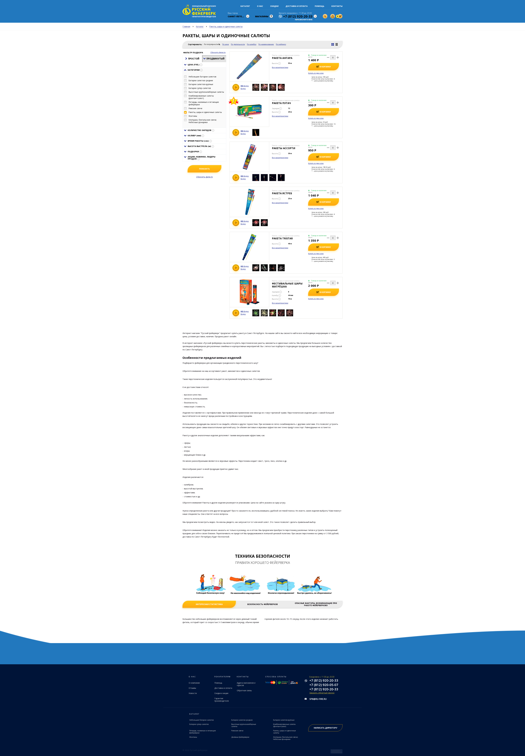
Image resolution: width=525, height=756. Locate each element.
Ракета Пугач (281, 103)
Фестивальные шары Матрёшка (287, 285)
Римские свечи (237, 730)
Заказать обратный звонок (321, 692)
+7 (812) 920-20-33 (323, 680)
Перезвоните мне (303, 20)
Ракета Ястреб (282, 193)
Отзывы (192, 688)
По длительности (238, 44)
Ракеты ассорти (283, 148)
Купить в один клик (316, 73)
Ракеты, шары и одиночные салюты (284, 731)
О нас (260, 6)
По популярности (211, 44)
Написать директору (325, 727)
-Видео (245, 86)
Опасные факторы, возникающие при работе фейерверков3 (316, 604)
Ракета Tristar (282, 238)
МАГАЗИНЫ (261, 16)
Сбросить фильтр (218, 52)
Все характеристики (280, 67)
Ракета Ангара (282, 57)
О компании (194, 683)
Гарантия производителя (221, 699)
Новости (193, 693)
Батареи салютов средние (242, 720)
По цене (225, 44)
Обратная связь (244, 690)
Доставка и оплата (297, 6)
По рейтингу (281, 44)
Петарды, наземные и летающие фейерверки (202, 731)
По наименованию (266, 44)
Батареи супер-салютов (198, 724)
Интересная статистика (209, 604)
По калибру (251, 44)
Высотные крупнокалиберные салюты (243, 725)
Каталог (245, 6)
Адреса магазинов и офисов (246, 684)
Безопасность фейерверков (262, 604)
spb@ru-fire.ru (318, 699)
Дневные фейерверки (240, 737)
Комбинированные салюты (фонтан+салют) (284, 725)
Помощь (319, 6)
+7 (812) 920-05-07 (323, 684)
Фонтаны (193, 737)
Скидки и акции (221, 693)
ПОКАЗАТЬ (204, 168)
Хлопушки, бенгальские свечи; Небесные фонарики (285, 738)
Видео (243, 89)
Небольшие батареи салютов (201, 720)
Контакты (336, 6)
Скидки (274, 6)
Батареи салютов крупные (283, 720)
